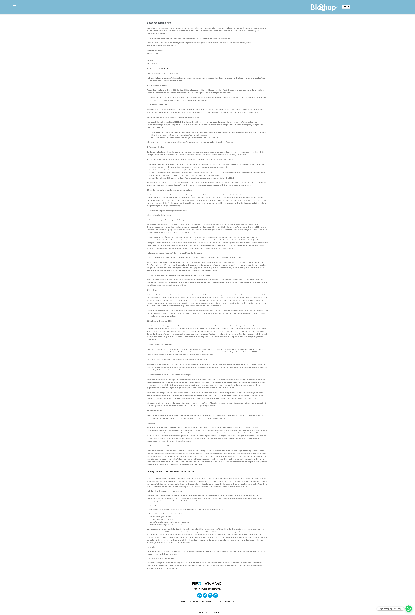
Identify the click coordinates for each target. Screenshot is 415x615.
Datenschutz (206, 602)
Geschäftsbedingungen (224, 602)
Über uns (185, 602)
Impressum (195, 602)
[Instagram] (210, 595)
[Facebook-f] (205, 595)
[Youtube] (199, 595)
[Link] (215, 595)
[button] (408, 608)
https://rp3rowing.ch (161, 68)
